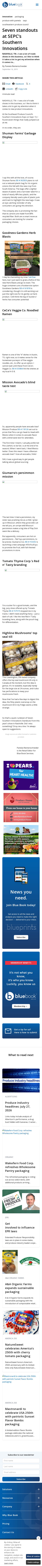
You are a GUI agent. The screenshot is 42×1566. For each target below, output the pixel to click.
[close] (38, 1538)
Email (8, 84)
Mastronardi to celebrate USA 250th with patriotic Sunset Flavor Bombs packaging (19, 1416)
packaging (19, 16)
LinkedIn (9, 89)
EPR (7, 1217)
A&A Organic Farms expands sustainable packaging (19, 1288)
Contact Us (8, 1532)
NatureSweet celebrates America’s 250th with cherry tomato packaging (19, 1350)
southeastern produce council (15, 24)
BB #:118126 (22, 429)
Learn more (8, 1563)
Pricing (5, 1523)
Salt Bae (32, 277)
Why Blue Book (10, 1515)
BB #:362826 (21, 180)
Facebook (20, 84)
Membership (19, 1006)
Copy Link (22, 89)
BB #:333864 (17, 368)
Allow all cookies (33, 1556)
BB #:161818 (24, 288)
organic (9, 1157)
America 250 (11, 1338)
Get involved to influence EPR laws (20, 1227)
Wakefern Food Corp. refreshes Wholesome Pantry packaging (20, 1167)
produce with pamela (11, 20)
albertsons (11, 1096)
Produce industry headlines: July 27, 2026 (17, 1106)
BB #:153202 (30, 542)
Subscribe (21, 937)
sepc (25, 20)
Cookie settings (33, 1562)
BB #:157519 (14, 611)
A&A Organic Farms (14, 1278)
